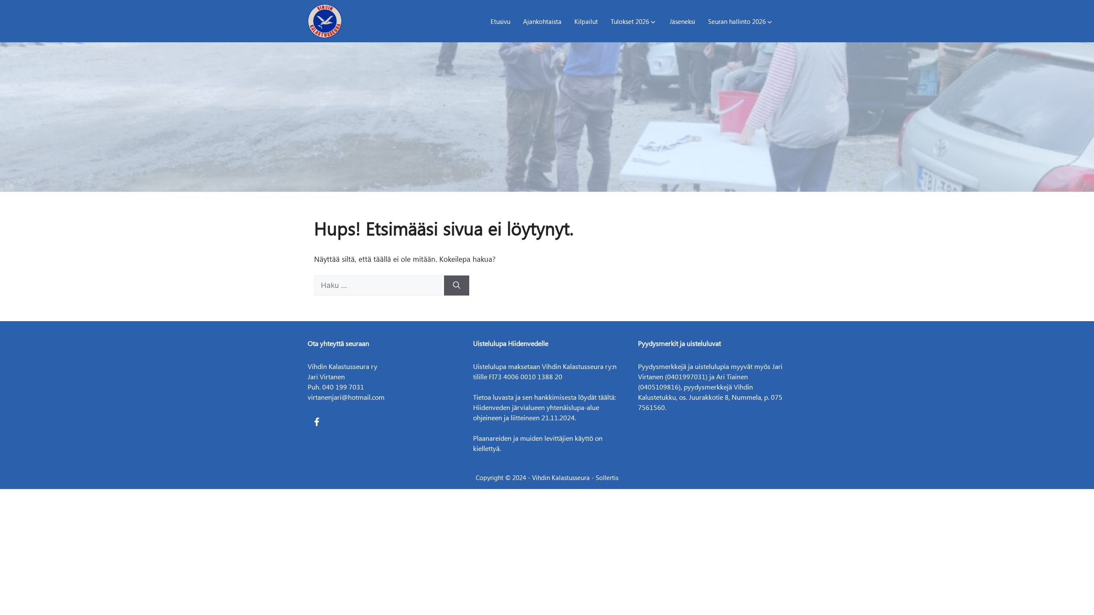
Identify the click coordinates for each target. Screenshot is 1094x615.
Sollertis (607, 477)
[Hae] (456, 285)
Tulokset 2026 (630, 21)
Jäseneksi (682, 21)
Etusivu (500, 21)
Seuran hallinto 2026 (737, 21)
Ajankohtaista (542, 21)
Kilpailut (586, 21)
